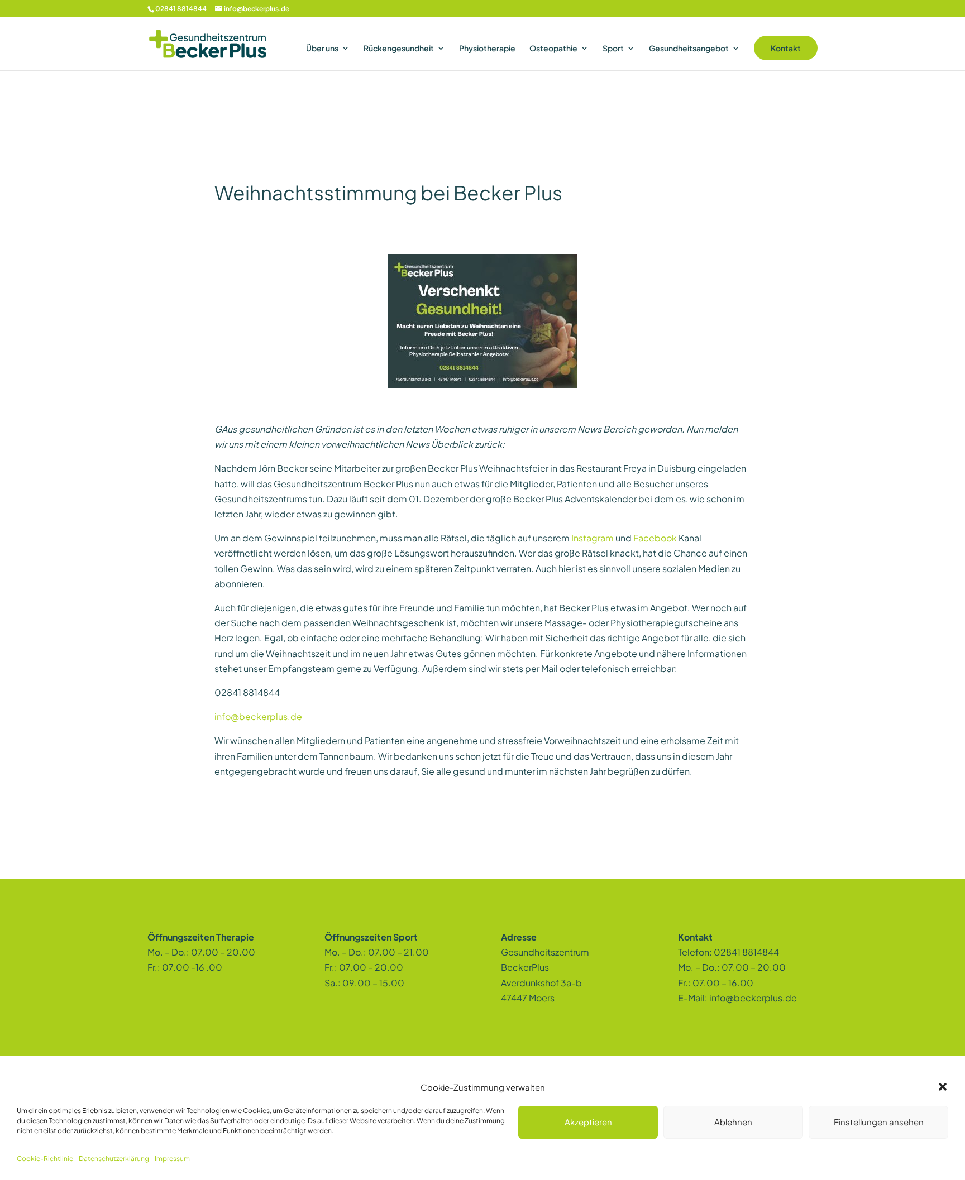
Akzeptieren (588, 1121)
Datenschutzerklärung (114, 1158)
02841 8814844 (181, 8)
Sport (613, 48)
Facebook (655, 538)
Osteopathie (553, 48)
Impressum (172, 1158)
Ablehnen (733, 1121)
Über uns (322, 48)
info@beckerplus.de (258, 716)
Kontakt (786, 48)
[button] (942, 1086)
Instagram (592, 538)
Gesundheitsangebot (689, 48)
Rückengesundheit (399, 48)
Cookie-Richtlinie (45, 1158)
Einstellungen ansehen (879, 1121)
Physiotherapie (487, 48)
